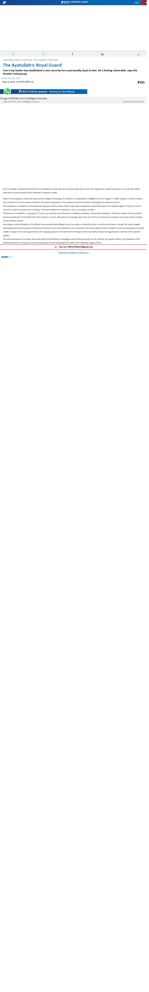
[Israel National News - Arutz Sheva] (74, 2)
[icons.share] (144, 2)
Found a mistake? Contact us (73, 253)
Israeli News (27, 60)
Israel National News (12, 60)
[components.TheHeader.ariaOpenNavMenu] (23, 2)
